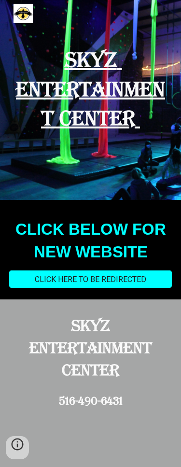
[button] (17, 447)
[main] (90, 89)
